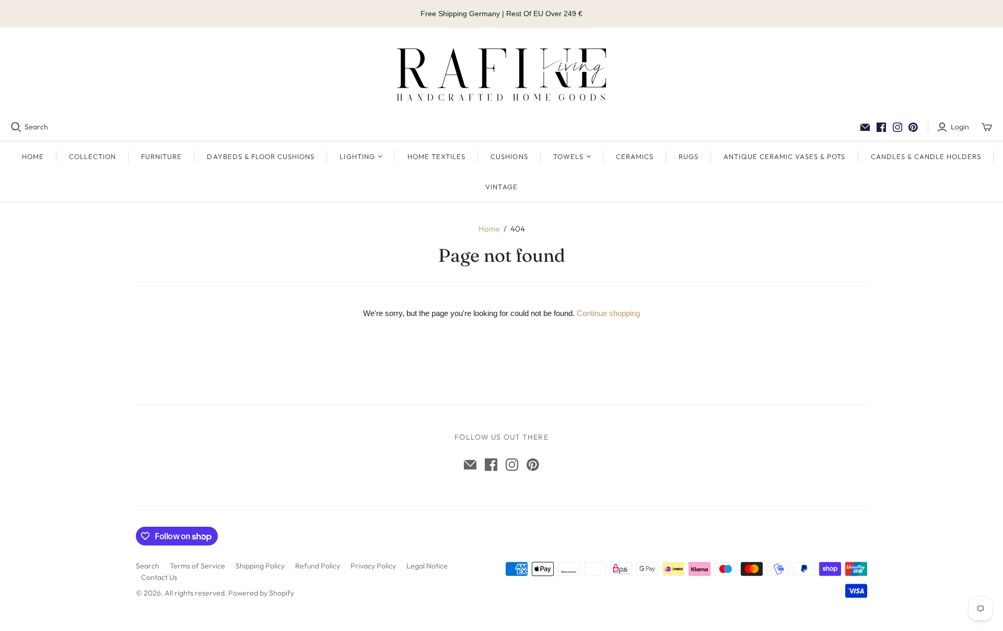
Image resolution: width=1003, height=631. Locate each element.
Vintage (501, 187)
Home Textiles (436, 156)
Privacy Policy (373, 566)
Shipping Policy (260, 566)
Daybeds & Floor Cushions (260, 156)
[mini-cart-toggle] (986, 127)
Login (960, 126)
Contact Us (159, 577)
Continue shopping (608, 313)
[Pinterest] (913, 127)
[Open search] (16, 127)
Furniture (161, 156)
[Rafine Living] (501, 74)
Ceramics (635, 156)
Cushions (509, 156)
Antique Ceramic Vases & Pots (784, 156)
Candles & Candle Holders (926, 156)
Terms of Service (197, 566)
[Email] (865, 127)
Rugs (688, 156)
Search (36, 126)
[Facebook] (881, 127)
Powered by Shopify (261, 593)
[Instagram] (897, 127)
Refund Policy (317, 566)
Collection (92, 156)
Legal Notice (427, 566)
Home (33, 156)
